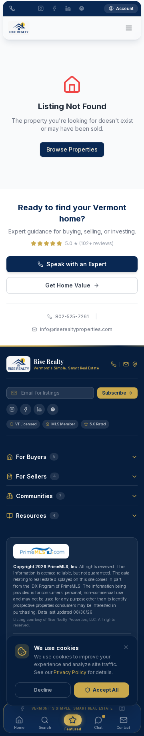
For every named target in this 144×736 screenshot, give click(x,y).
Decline (43, 690)
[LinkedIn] (39, 409)
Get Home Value (67, 285)
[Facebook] (25, 409)
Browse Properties (72, 149)
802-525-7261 (72, 316)
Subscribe (114, 393)
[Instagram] (12, 409)
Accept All (106, 690)
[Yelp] (52, 409)
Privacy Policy (70, 672)
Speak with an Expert (76, 264)
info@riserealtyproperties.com (76, 329)
